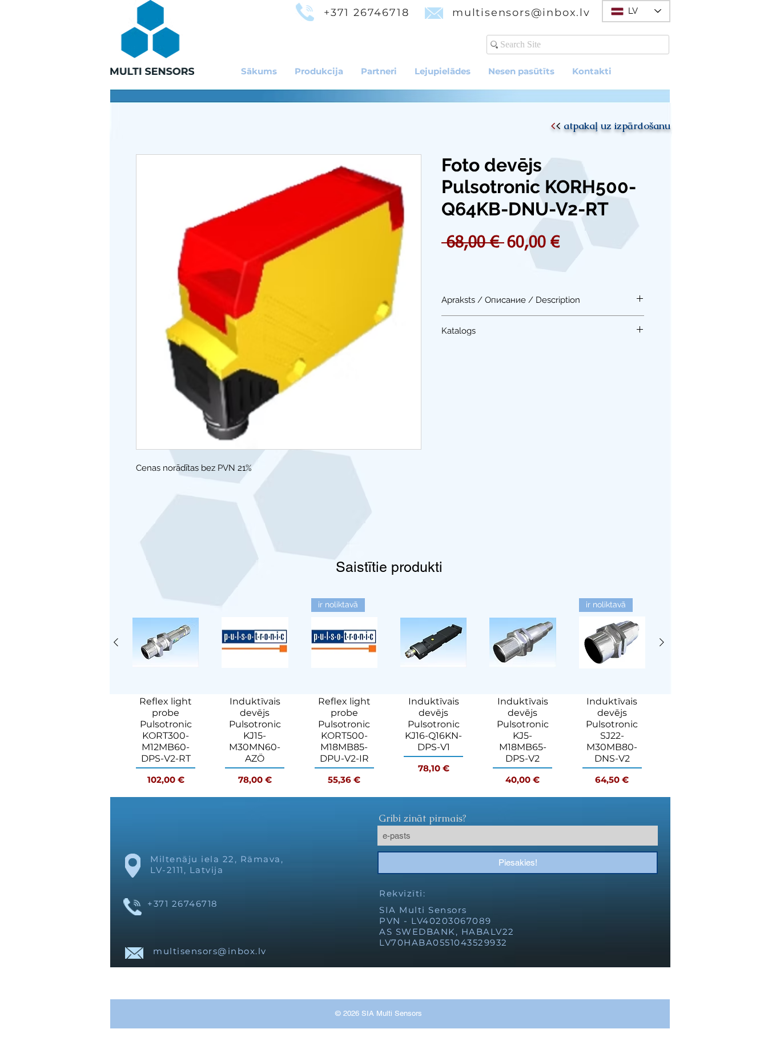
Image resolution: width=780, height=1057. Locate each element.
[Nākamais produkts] (662, 642)
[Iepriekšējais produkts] (116, 642)
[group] (389, 692)
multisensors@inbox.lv (521, 12)
